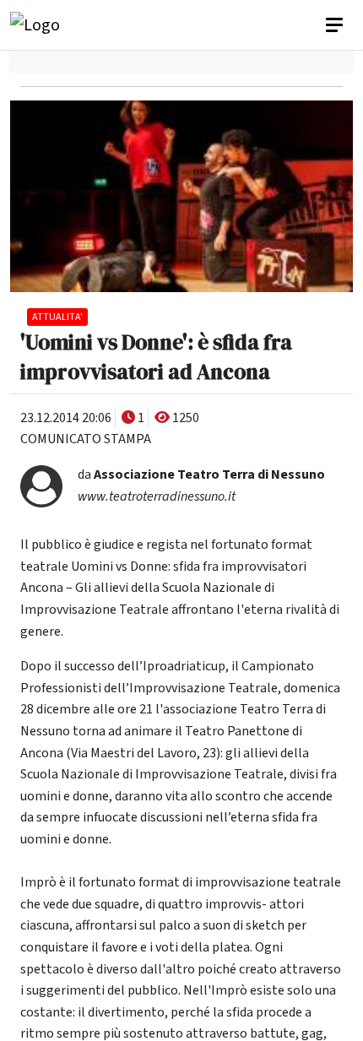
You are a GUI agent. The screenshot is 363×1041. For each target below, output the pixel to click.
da (201, 474)
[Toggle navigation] (336, 25)
